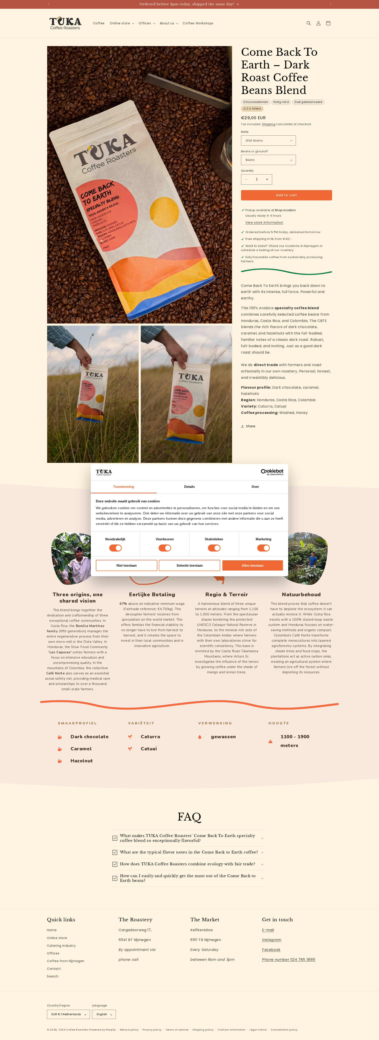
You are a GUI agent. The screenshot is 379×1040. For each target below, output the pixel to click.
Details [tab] (189, 487)
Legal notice (258, 1029)
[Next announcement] (330, 4)
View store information (264, 222)
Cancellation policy (284, 1029)
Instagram (271, 939)
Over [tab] (255, 487)
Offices (53, 953)
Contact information (231, 1029)
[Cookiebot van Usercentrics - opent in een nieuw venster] (264, 472)
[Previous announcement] (48, 4)
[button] (121, 23)
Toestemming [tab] (123, 487)
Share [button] (251, 426)
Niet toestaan (126, 565)
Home (52, 930)
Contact (54, 968)
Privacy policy (152, 1029)
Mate (245, 132)
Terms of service (177, 1029)
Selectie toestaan (190, 565)
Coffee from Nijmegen (65, 961)
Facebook (271, 949)
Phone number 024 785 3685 (288, 959)
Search (53, 976)
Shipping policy (203, 1029)
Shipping (268, 124)
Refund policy (129, 1029)
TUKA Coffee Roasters (74, 1030)
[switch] (165, 547)
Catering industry (61, 945)
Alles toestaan (252, 565)
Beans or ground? (254, 151)
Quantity (247, 171)
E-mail (268, 929)
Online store (57, 938)
